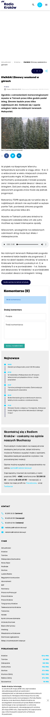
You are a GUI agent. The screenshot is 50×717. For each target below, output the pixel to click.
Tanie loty (5, 611)
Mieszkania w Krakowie (10, 633)
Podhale (4, 567)
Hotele (4, 615)
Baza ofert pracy (8, 626)
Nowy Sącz (5, 563)
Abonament (6, 581)
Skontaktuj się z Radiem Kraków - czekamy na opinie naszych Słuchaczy (24, 436)
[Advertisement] (25, 36)
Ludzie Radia (6, 574)
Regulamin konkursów (10, 578)
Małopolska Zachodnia (10, 559)
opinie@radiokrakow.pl (21, 468)
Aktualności (6, 62)
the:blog (4, 630)
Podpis (9, 316)
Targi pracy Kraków (9, 604)
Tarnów (4, 555)
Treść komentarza (14, 325)
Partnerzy (5, 589)
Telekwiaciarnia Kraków (11, 607)
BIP (2, 585)
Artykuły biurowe (8, 622)
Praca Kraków (7, 596)
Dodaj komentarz (14, 346)
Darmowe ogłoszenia (10, 637)
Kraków (17, 62)
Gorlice (4, 570)
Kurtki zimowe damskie (10, 618)
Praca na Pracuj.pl (8, 593)
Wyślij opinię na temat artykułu (15, 282)
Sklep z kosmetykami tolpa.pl (13, 641)
